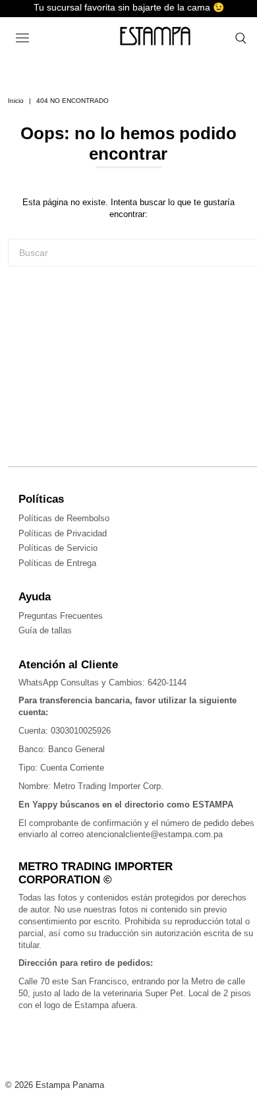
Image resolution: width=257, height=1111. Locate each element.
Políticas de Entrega (57, 563)
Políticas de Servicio (58, 548)
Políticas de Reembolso (63, 518)
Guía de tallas (45, 630)
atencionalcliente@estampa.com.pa (154, 834)
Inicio (16, 100)
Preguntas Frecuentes (60, 616)
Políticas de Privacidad (62, 533)
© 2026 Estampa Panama (54, 1085)
